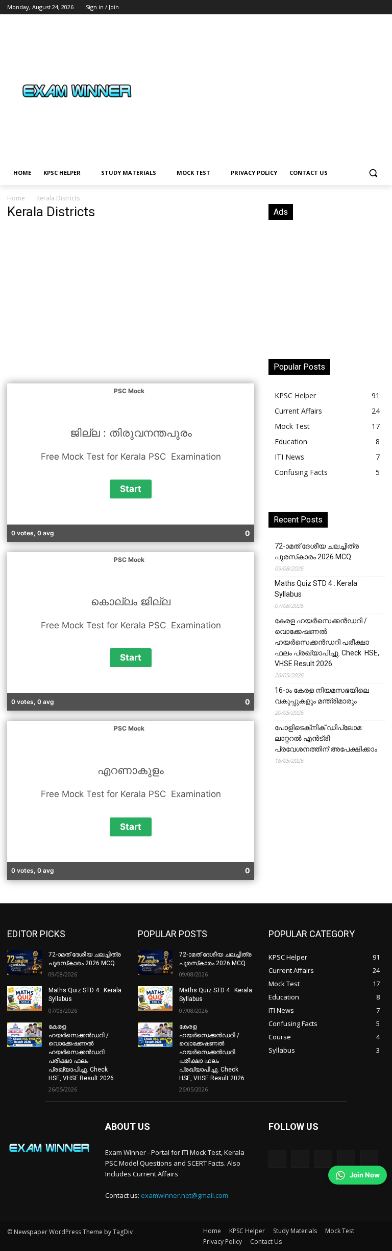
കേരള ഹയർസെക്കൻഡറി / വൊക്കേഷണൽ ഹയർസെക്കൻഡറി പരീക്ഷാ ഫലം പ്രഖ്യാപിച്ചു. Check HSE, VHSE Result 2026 (327, 642)
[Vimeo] (365, 7)
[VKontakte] (369, 1159)
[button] (373, 173)
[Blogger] (277, 1159)
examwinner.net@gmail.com (184, 1195)
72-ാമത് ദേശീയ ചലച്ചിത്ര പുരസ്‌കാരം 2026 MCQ (317, 551)
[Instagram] (336, 7)
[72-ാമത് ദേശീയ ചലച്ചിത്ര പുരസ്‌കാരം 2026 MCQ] (24, 962)
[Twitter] (351, 7)
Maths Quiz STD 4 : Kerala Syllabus (316, 588)
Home (16, 198)
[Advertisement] (265, 90)
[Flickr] (323, 1159)
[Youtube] (379, 7)
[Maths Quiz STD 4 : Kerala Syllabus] (24, 998)
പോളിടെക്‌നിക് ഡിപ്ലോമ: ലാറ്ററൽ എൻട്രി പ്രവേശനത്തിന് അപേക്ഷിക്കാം (326, 738)
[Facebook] (322, 7)
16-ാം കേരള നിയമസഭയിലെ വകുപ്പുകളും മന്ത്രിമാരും (322, 695)
